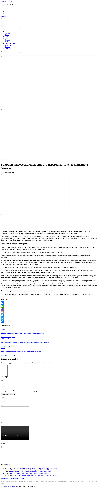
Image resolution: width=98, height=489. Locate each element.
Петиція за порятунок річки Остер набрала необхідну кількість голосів (21, 351)
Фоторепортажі (10, 43)
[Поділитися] (49, 321)
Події (6, 42)
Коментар (4, 377)
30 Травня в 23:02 (6, 355)
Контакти (8, 48)
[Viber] (49, 309)
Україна (8, 338)
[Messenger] (49, 315)
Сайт (2, 387)
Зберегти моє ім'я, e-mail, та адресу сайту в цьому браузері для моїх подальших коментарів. (32, 391)
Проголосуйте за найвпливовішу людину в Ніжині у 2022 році (36, 468)
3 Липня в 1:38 (5, 346)
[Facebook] (49, 303)
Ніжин (7, 35)
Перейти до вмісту (7, 1)
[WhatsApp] (49, 306)
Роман (7, 470)
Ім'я (2, 380)
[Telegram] (49, 318)
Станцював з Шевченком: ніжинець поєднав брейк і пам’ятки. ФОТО (36, 475)
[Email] (49, 312)
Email (3, 383)
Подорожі (8, 45)
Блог (6, 38)
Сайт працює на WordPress (10, 486)
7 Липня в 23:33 (6, 337)
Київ (6, 36)
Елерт (13, 337)
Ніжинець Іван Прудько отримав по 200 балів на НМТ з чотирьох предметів (22, 333)
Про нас (7, 47)
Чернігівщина (9, 33)
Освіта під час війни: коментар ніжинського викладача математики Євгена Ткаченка (25, 342)
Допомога (8, 40)
